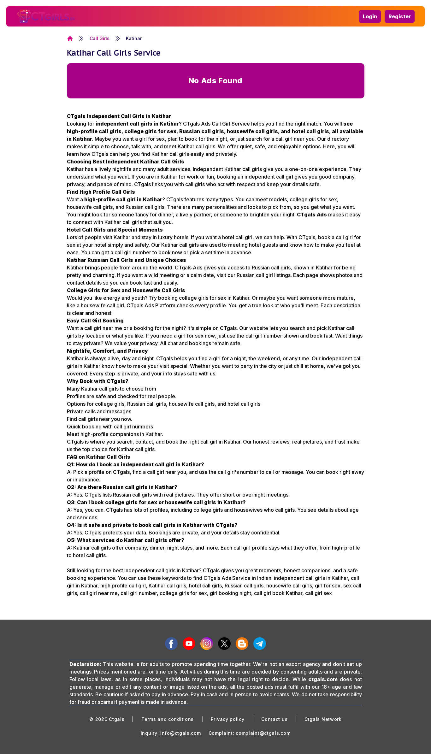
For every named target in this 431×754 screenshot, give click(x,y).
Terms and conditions (167, 719)
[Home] (70, 38)
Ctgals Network (323, 719)
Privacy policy (228, 719)
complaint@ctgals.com (263, 733)
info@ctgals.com (180, 733)
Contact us (274, 719)
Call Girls (99, 38)
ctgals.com (323, 679)
